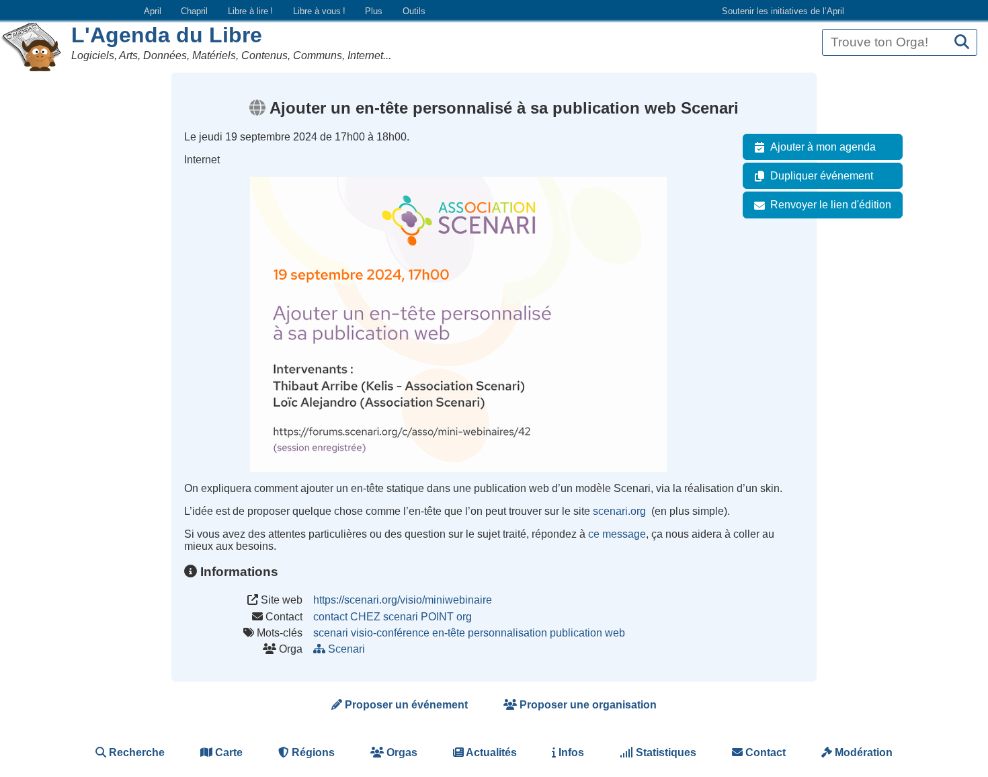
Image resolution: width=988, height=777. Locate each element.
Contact (764, 752)
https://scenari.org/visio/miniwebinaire (402, 600)
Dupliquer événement (821, 175)
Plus (373, 11)
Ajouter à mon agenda (823, 147)
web (615, 633)
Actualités (490, 752)
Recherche (135, 752)
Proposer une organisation (587, 704)
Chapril (194, 11)
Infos (570, 752)
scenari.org (621, 511)
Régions (312, 752)
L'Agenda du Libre (166, 35)
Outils (414, 11)
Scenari (346, 649)
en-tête (448, 633)
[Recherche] (961, 42)
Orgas (400, 752)
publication (576, 633)
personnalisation (507, 633)
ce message (617, 534)
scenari (330, 633)
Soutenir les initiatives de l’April (783, 11)
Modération (862, 752)
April (152, 11)
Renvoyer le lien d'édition (830, 204)
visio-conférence (390, 633)
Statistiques (664, 752)
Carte (227, 752)
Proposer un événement (405, 704)
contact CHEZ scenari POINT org (392, 616)
